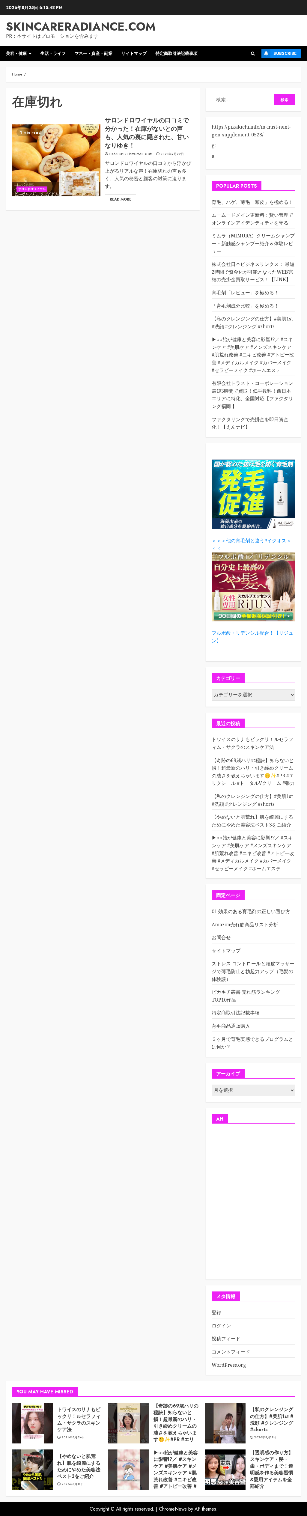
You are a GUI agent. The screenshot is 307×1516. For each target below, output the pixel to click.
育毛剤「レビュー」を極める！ (245, 292)
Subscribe (285, 53)
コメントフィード (231, 1351)
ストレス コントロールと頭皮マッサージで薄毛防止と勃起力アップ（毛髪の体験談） (253, 971)
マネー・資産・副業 (93, 53)
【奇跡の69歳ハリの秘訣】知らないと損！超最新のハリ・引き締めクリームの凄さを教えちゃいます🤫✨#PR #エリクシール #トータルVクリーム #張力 (176, 1429)
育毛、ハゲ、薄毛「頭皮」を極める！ (252, 202)
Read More (120, 199)
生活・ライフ (53, 53)
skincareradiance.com (81, 26)
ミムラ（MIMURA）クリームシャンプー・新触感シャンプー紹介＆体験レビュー (253, 243)
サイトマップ (134, 53)
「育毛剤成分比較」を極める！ (245, 305)
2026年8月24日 (73, 1437)
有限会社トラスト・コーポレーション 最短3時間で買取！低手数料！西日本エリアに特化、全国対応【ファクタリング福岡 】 (252, 395)
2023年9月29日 (172, 154)
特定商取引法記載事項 (177, 53)
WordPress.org (229, 1365)
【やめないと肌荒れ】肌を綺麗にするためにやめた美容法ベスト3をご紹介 (78, 1466)
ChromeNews (173, 1509)
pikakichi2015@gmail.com (130, 154)
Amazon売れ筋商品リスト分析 (245, 924)
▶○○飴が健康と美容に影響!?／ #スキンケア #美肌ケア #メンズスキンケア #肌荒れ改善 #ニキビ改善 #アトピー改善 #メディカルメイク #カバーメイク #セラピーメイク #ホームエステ (253, 354)
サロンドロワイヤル (32, 189)
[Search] (253, 53)
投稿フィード (226, 1338)
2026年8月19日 (265, 1437)
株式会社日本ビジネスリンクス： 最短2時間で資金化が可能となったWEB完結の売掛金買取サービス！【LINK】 (253, 272)
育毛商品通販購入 (231, 1026)
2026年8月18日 (72, 1484)
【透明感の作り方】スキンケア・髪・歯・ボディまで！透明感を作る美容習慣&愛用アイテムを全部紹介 (271, 1469)
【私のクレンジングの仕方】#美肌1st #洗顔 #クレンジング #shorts (272, 1419)
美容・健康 (16, 53)
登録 (216, 1312)
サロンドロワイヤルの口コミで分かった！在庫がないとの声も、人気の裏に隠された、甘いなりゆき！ (147, 133)
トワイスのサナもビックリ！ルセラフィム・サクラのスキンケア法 (78, 1419)
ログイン (221, 1325)
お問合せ (221, 937)
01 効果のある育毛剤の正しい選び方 (251, 911)
